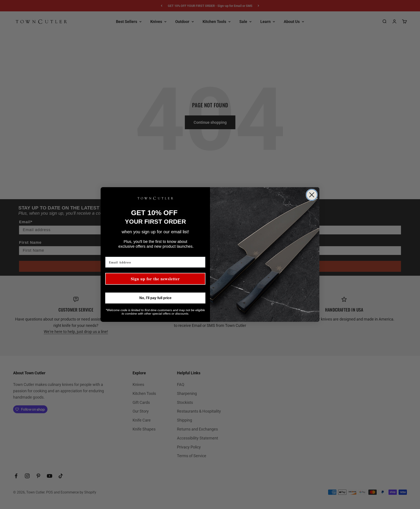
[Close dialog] (311, 194)
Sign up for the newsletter (155, 279)
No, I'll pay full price (155, 298)
